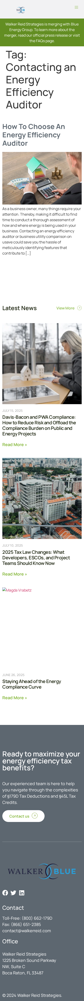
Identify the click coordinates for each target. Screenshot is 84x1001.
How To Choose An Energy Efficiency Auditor (33, 135)
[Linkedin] (21, 893)
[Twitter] (13, 893)
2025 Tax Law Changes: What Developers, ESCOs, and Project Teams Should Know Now (36, 557)
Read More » (14, 444)
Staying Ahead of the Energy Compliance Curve (31, 684)
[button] (77, 7)
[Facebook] (5, 893)
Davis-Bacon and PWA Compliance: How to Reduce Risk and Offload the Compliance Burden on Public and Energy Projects (39, 425)
